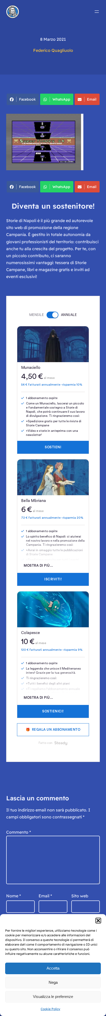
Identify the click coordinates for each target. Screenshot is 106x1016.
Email (91, 99)
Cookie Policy (50, 1009)
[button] (98, 920)
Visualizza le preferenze (53, 996)
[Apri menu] (97, 12)
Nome (13, 895)
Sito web (79, 895)
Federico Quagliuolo (53, 50)
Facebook (27, 99)
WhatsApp (61, 99)
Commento (18, 832)
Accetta (53, 968)
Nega (53, 982)
